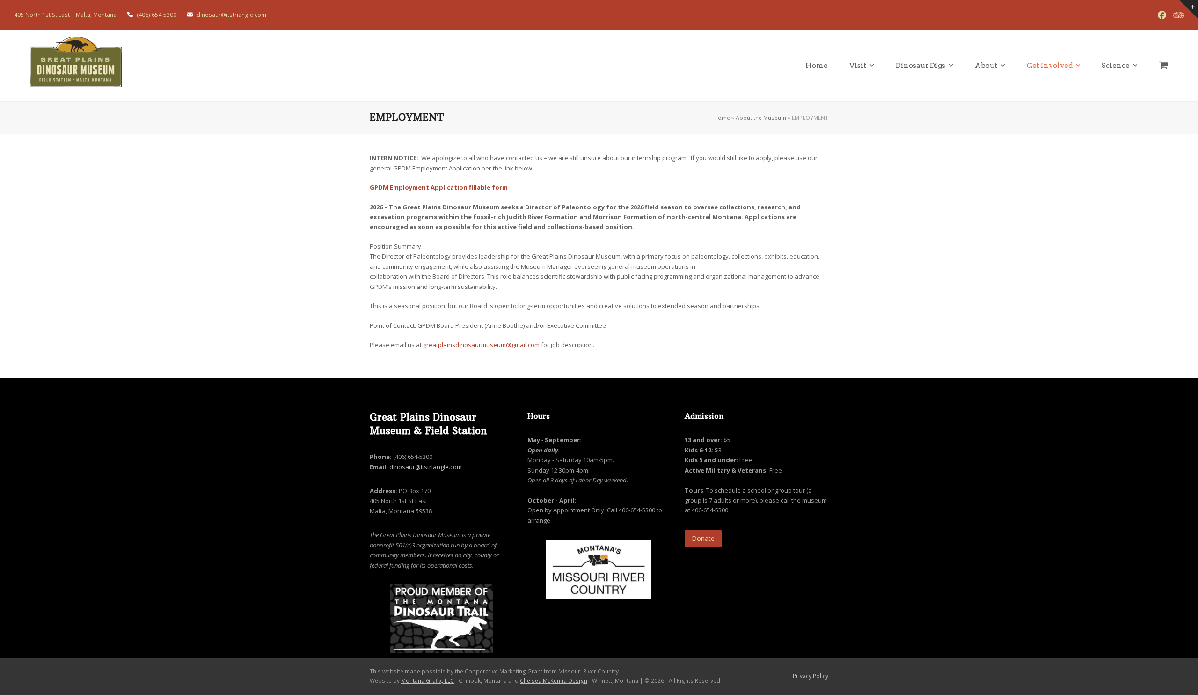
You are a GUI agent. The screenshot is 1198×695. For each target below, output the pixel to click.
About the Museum (761, 118)
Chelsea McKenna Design (553, 681)
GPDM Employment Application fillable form (439, 187)
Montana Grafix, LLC (427, 681)
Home (722, 118)
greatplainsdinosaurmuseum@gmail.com (481, 344)
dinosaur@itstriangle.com (425, 467)
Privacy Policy (810, 676)
